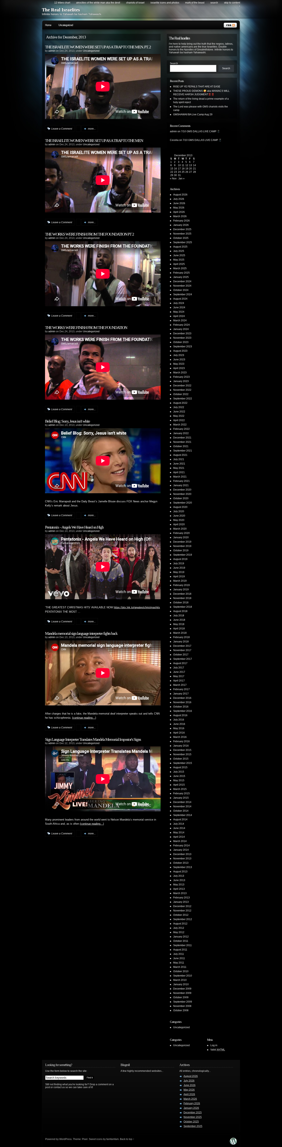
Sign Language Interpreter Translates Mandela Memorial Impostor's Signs (93, 739)
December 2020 (182, 489)
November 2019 (182, 546)
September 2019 (182, 554)
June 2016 (179, 724)
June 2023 (179, 359)
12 (186, 165)
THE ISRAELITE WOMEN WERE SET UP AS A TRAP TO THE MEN (94, 140)
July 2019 (178, 563)
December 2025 (182, 229)
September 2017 (182, 658)
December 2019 (182, 541)
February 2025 (181, 272)
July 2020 (178, 511)
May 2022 (178, 415)
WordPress (65, 1139)
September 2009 (182, 1001)
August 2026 (180, 194)
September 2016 (182, 711)
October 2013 (180, 862)
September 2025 (182, 242)
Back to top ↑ (127, 1139)
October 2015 (180, 758)
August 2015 (180, 767)
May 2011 (178, 962)
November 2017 (182, 650)
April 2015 (179, 784)
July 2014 (178, 823)
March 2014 (180, 841)
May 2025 (178, 259)
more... (92, 128)
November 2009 (182, 993)
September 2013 (182, 867)
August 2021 (180, 455)
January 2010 (181, 984)
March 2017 (180, 685)
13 (190, 165)
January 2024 (181, 329)
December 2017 (182, 645)
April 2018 (179, 628)
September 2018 (182, 606)
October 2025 (180, 238)
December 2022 (182, 385)
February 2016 (181, 741)
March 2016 (180, 737)
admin (51, 50)
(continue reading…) (84, 717)
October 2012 (180, 915)
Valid (217, 1049)
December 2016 (182, 698)
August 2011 (180, 949)
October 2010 (180, 971)
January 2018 (181, 641)
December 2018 (182, 593)
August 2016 (180, 715)
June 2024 (179, 307)
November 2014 (182, 806)
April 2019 (179, 576)
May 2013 (178, 884)
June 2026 (179, 203)
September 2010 (182, 975)
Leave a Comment (61, 128)
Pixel (85, 1139)
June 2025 (179, 255)
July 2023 (178, 355)
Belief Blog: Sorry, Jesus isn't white (67, 421)
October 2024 (180, 290)
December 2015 (182, 750)
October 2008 (180, 1010)
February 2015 (181, 793)
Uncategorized (65, 25)
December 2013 (182, 854)
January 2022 (181, 433)
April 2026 (179, 212)
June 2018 (179, 619)
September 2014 (182, 815)
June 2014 (179, 828)
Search (174, 63)
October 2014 (180, 810)
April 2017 (179, 680)
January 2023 (181, 381)
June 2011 (179, 958)
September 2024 (182, 294)
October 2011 (180, 941)
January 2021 (181, 485)
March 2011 (179, 967)
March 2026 (180, 216)
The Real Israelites (61, 9)
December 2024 (182, 281)
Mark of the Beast (194, 2)
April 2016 (179, 732)
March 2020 (180, 528)
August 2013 (180, 871)
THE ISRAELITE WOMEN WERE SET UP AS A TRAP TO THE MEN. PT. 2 (98, 47)
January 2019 (181, 589)
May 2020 (178, 520)
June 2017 (179, 672)
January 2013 (181, 901)
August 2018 (180, 611)
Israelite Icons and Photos (164, 2)
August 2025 (180, 246)
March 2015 (180, 789)
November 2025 (182, 233)
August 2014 (180, 819)
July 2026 (178, 199)
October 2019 (180, 550)
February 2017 (181, 689)
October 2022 (180, 394)
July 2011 (178, 954)
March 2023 (180, 372)
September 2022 (182, 398)
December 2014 (182, 802)
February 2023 (181, 376)
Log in (213, 1045)
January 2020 (181, 537)
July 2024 (178, 303)
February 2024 (181, 324)
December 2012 (182, 906)
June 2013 (179, 880)
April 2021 (179, 472)
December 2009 (182, 988)
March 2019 (180, 580)
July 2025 (178, 251)
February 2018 (181, 637)
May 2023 (178, 363)
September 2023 (182, 346)
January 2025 (181, 277)
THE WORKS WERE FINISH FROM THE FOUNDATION (86, 327)
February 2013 (181, 897)
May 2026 (178, 207)
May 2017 (178, 676)
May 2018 (178, 624)
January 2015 (181, 797)
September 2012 (182, 919)
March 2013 (180, 893)
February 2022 (181, 429)
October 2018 (180, 602)
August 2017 (180, 663)
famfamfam (112, 1139)
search (214, 2)
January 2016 (181, 745)
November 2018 (182, 598)
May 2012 (178, 932)
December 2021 (182, 437)
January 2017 (181, 693)
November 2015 (182, 754)
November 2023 (182, 337)
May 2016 (178, 728)
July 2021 (178, 459)
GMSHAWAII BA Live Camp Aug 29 (192, 114)
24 (179, 171)
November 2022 (182, 389)
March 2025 (180, 268)
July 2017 (178, 667)
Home (48, 25)
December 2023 (182, 333)
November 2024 (182, 285)
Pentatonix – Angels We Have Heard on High (74, 527)
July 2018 (178, 615)
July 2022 (178, 407)
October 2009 (180, 997)
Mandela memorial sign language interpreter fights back (81, 633)
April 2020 (179, 524)
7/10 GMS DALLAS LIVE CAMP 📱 (200, 131)
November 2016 (182, 702)
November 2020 (182, 494)
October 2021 (180, 446)
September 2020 (182, 502)
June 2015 (179, 776)
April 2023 (179, 368)
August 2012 (180, 923)
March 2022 (180, 424)
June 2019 (179, 567)
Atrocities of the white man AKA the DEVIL (98, 2)
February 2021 (181, 481)
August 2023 (180, 350)
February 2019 (181, 585)
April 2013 (179, 888)
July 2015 (178, 771)
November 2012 (182, 910)
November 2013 (182, 858)
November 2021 (182, 442)
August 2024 (180, 298)
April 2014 (179, 836)
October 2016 (180, 706)
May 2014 (178, 832)
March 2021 (180, 476)
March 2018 (180, 632)
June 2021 (179, 463)
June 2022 (179, 411)
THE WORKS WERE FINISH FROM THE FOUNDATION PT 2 (89, 234)
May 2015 (178, 780)
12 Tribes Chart (62, 2)
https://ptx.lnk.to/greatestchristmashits (137, 607)
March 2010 (180, 980)
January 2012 (181, 936)
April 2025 (179, 264)
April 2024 (179, 316)
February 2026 (181, 220)
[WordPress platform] (233, 1143)
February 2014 (181, 845)
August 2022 (180, 402)
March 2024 (180, 320)
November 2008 (182, 1006)
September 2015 (182, 763)
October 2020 (180, 498)
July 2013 (178, 875)
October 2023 (180, 342)
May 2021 (178, 468)
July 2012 (178, 928)
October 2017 (180, 654)
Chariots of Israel (135, 2)
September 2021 (182, 450)
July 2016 (178, 719)
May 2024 (178, 311)
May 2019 (178, 572)
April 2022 (179, 420)
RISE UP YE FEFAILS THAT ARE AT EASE (196, 86)
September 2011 (182, 945)
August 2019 (180, 559)
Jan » (181, 178)
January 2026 (181, 225)
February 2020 (181, 533)
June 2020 (179, 515)
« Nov (173, 178)
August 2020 (180, 507)
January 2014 (181, 849)
